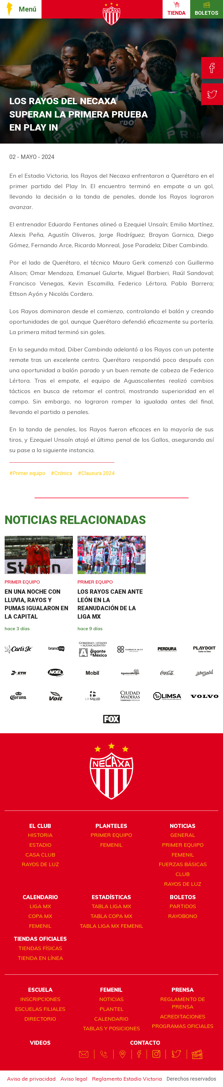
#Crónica (61, 473)
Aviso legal (73, 1078)
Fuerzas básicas (183, 864)
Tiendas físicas (40, 948)
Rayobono (182, 916)
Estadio (40, 845)
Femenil (111, 845)
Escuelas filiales (40, 1009)
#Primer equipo (27, 473)
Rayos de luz (40, 864)
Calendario (111, 1018)
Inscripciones (40, 999)
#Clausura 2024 (96, 473)
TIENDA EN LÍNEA (40, 958)
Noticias (111, 999)
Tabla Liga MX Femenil (111, 926)
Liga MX (40, 906)
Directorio (40, 1018)
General (182, 835)
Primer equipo (111, 835)
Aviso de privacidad (31, 1078)
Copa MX (40, 916)
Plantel (111, 1009)
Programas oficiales (182, 1026)
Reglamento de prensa (182, 1003)
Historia (40, 835)
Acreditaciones (182, 1016)
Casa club (40, 854)
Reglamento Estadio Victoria (127, 1078)
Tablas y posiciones (111, 1028)
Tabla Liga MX (111, 906)
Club (183, 874)
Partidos (183, 906)
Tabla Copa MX (111, 916)
